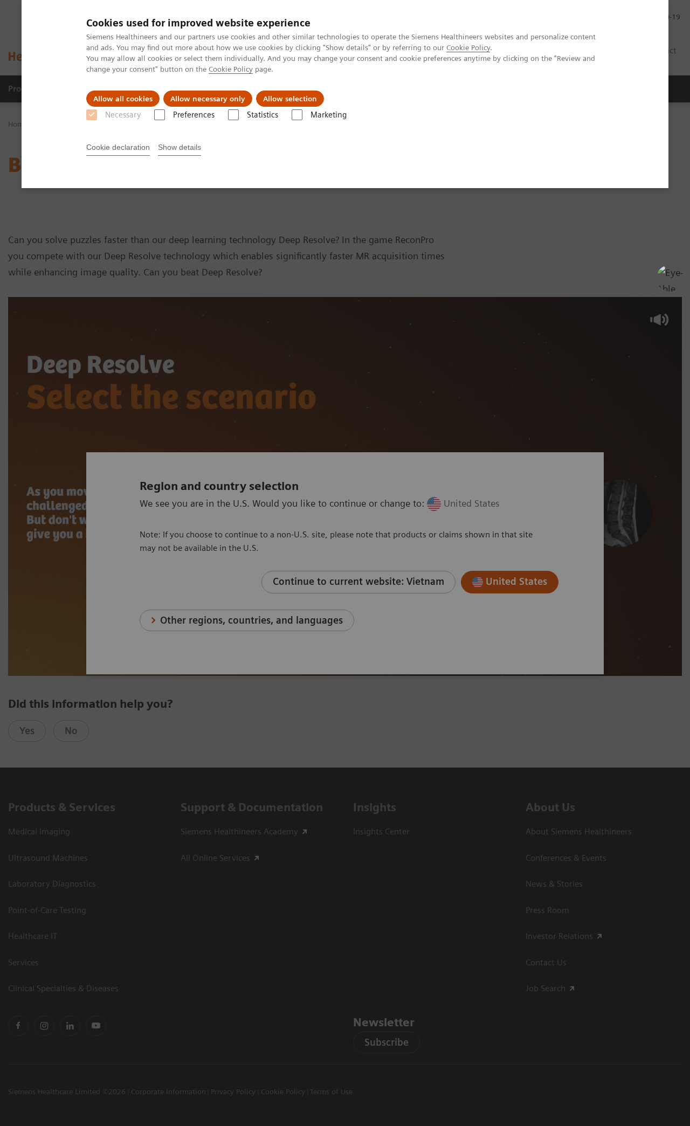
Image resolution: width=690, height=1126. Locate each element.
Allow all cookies (123, 98)
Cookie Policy (468, 47)
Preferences (194, 115)
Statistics (262, 115)
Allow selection (290, 98)
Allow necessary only (207, 98)
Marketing (328, 115)
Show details (179, 147)
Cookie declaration (118, 147)
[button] (670, 278)
